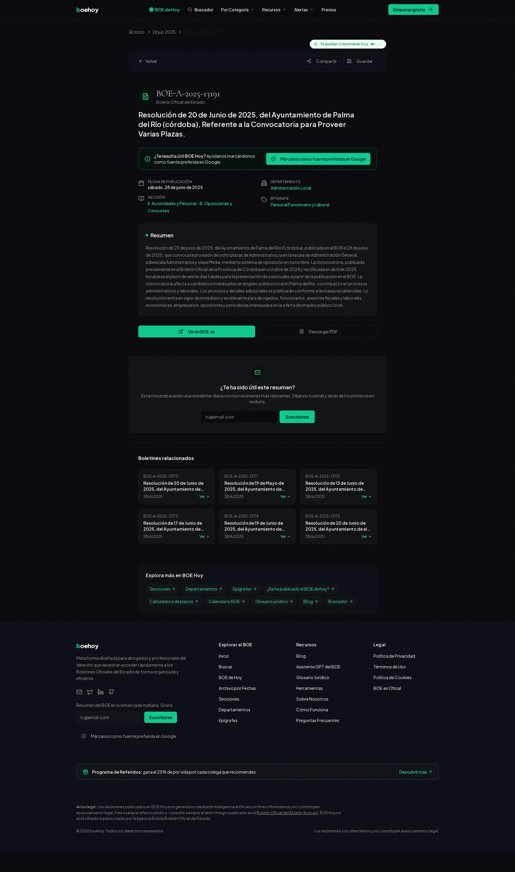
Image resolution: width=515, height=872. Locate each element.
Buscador (338, 601)
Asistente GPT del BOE (318, 666)
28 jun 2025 (164, 32)
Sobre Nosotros (312, 698)
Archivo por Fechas (237, 688)
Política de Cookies (392, 677)
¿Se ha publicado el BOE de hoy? (298, 588)
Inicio (224, 656)
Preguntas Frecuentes (317, 720)
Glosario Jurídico (312, 677)
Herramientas (309, 688)
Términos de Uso (389, 666)
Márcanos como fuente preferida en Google (323, 159)
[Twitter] (90, 692)
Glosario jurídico (271, 601)
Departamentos (201, 588)
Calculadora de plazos (171, 601)
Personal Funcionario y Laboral (300, 204)
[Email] (79, 692)
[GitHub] (111, 692)
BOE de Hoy (167, 9)
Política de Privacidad (394, 656)
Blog (308, 601)
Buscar (225, 666)
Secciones (160, 588)
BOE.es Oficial (387, 688)
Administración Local (291, 187)
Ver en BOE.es (201, 331)
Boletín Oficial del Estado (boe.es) (287, 813)
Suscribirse (297, 416)
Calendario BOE (224, 601)
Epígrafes (242, 588)
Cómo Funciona (312, 709)
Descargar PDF (323, 331)
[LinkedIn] (101, 692)
